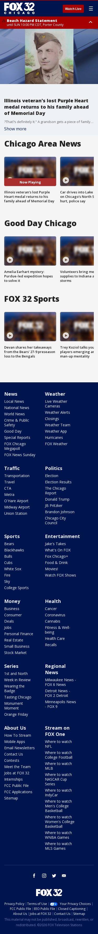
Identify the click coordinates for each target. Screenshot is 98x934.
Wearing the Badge (14, 688)
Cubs (8, 562)
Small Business (17, 646)
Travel (9, 481)
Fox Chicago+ (56, 556)
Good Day (12, 431)
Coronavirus (55, 614)
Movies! (51, 568)
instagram (44, 875)
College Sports (16, 587)
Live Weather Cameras (56, 404)
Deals (9, 621)
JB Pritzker (53, 505)
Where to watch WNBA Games (58, 835)
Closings (52, 418)
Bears (9, 543)
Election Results (58, 481)
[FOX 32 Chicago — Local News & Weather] (19, 8)
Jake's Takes (55, 543)
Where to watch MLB (58, 766)
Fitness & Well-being (57, 630)
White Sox (12, 568)
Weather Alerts (57, 412)
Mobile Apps (14, 741)
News (10, 394)
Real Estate (13, 639)
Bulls (8, 556)
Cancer (51, 608)
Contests (11, 760)
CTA (7, 488)
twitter (54, 875)
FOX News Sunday (19, 454)
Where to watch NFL (58, 744)
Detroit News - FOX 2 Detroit (57, 693)
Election (51, 475)
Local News (14, 401)
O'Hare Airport (16, 500)
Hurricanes (54, 437)
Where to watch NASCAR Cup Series (58, 779)
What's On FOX (58, 549)
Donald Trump (57, 499)
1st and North (16, 673)
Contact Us (13, 754)
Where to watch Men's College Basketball (58, 806)
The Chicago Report (55, 490)
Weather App (56, 431)
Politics (53, 468)
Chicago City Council (55, 520)
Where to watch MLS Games (58, 846)
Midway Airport (17, 507)
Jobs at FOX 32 (16, 772)
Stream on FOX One (57, 731)
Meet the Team (17, 766)
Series (11, 666)
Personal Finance (18, 633)
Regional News (55, 669)
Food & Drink (56, 562)
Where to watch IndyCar (58, 792)
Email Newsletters (19, 747)
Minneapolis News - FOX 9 (60, 704)
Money (12, 601)
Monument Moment (13, 706)
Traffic (12, 468)
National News (16, 407)
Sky (7, 581)
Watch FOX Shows (60, 575)
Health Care (55, 638)
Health (53, 601)
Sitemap (11, 798)
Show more (15, 129)
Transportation (17, 475)
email (64, 875)
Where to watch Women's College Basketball (59, 821)
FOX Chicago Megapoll (15, 446)
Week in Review (17, 679)
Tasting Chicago (17, 697)
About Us (15, 728)
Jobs (7, 627)
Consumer (13, 614)
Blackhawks (14, 549)
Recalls (51, 644)
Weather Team (57, 424)
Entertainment (62, 536)
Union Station (15, 513)
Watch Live (73, 9)
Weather (55, 394)
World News (14, 413)
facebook (34, 875)
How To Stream (17, 735)
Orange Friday (16, 714)
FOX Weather (56, 443)
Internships (13, 779)
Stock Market (15, 652)
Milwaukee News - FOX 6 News (60, 682)
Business (11, 608)
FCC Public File (16, 785)
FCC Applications (18, 791)
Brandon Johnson (59, 511)
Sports (12, 536)
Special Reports (17, 437)
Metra (9, 494)
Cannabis (52, 621)
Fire (7, 575)
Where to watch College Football (58, 755)
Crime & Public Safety (16, 422)
